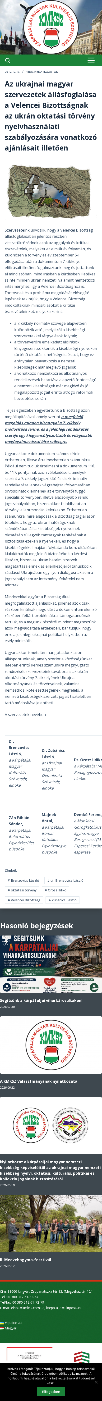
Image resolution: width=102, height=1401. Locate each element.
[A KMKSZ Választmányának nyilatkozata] (51, 1045)
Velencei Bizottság (24, 900)
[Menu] (91, 60)
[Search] (7, 60)
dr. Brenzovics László (65, 880)
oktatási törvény (22, 890)
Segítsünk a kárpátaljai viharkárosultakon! (41, 1000)
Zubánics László (62, 900)
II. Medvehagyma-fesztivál (25, 1259)
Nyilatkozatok (46, 72)
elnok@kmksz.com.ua (27, 1307)
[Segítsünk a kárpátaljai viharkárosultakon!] (51, 964)
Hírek (29, 72)
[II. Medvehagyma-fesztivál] (51, 1223)
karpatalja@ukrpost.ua (63, 1307)
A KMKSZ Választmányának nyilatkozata (38, 1081)
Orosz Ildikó (55, 890)
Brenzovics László (23, 880)
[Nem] (96, 1382)
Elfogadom (51, 1391)
